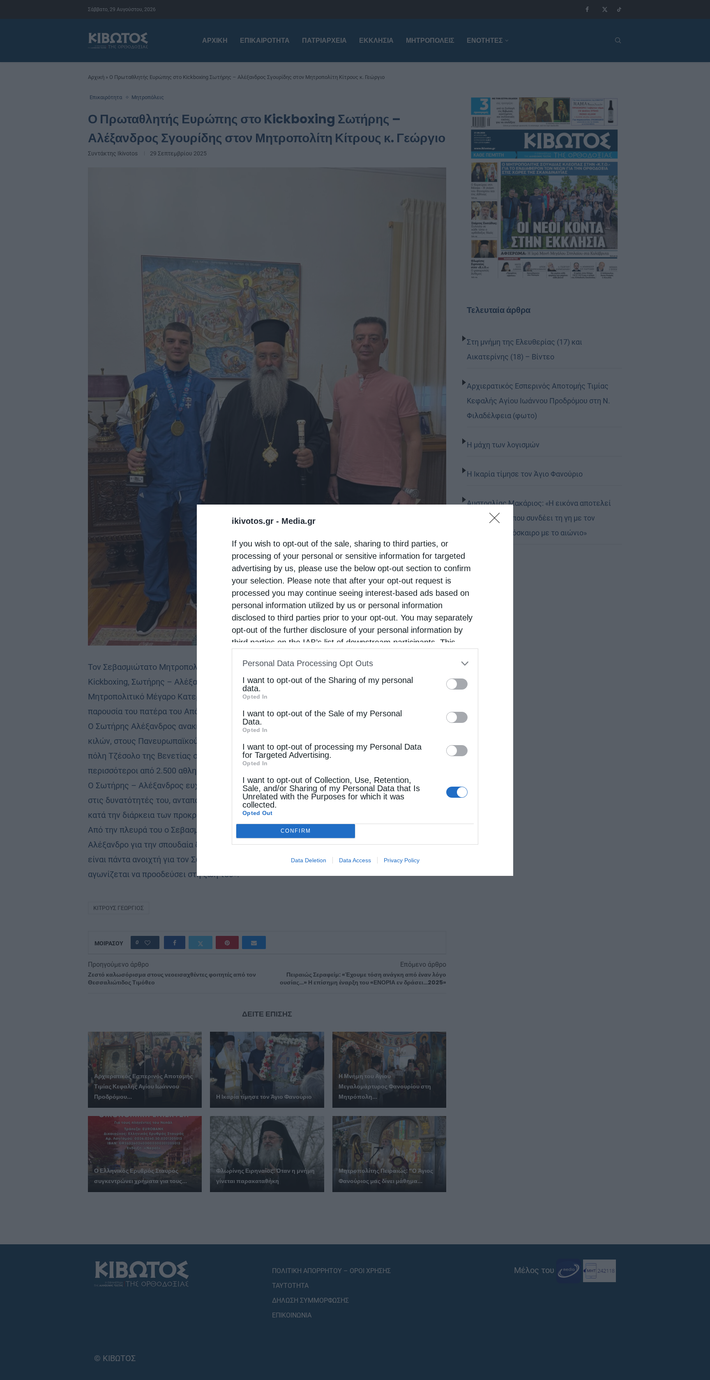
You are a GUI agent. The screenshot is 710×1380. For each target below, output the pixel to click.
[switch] (457, 684)
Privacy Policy (402, 860)
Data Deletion (308, 860)
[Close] (497, 520)
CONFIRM (296, 831)
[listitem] (355, 663)
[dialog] (355, 690)
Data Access (355, 860)
